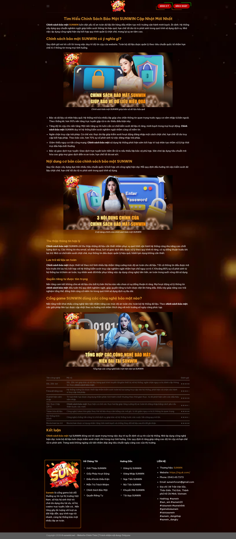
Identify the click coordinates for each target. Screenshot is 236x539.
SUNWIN (74, 24)
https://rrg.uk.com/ (180, 472)
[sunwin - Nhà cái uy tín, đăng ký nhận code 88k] (118, 6)
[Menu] (48, 6)
